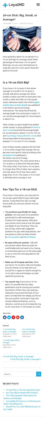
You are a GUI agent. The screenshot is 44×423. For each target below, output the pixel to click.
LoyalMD (16, 4)
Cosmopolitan (14, 237)
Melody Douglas (26, 23)
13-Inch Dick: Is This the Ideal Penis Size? (23, 390)
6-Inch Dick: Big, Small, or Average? (19, 356)
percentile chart (9, 155)
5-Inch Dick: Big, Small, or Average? (25, 359)
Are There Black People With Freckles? (22, 393)
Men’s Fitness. (30, 237)
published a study (22, 136)
